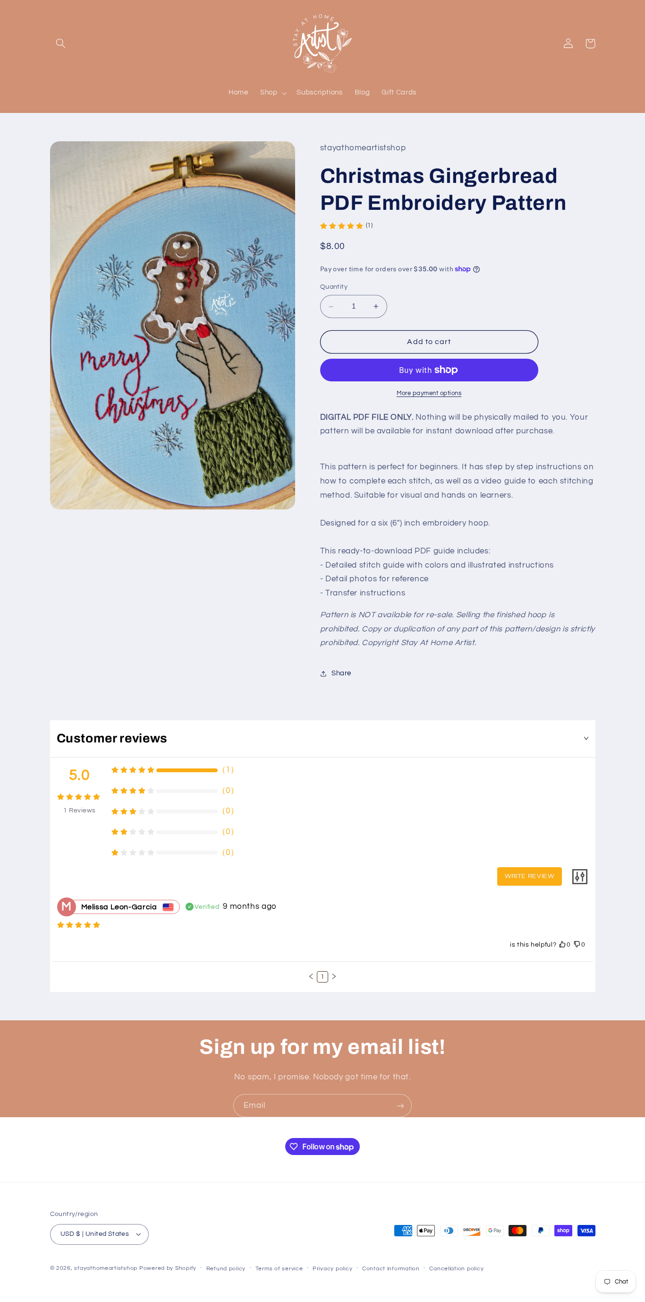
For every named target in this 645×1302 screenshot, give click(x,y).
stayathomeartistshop (105, 1268)
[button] (61, 43)
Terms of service (279, 1268)
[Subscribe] (400, 1105)
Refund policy (226, 1268)
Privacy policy (332, 1268)
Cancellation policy (456, 1268)
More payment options (429, 393)
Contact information (391, 1268)
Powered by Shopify (167, 1268)
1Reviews (79, 810)
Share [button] (341, 673)
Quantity (334, 287)
